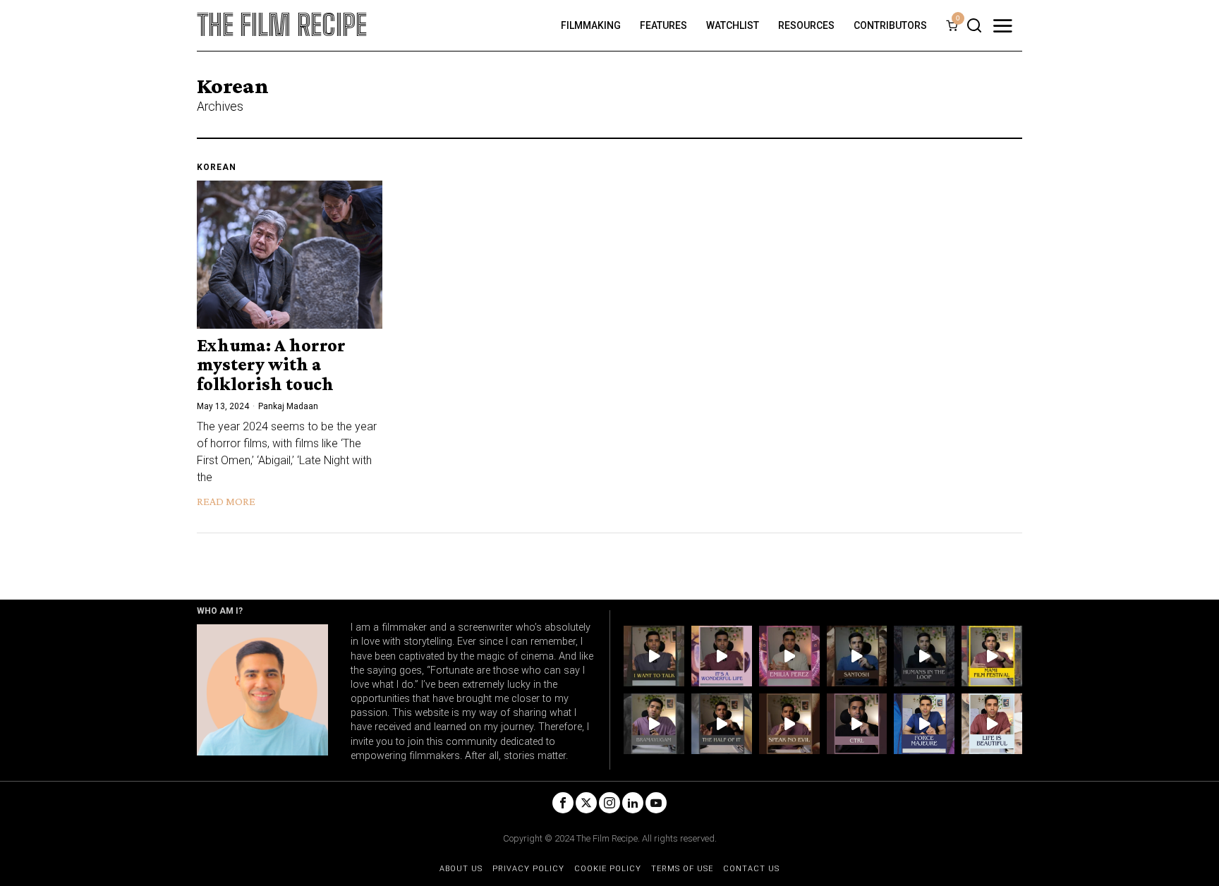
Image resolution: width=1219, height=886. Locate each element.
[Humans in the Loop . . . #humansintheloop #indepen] (924, 656)
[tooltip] (563, 802)
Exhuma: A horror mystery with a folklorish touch (271, 365)
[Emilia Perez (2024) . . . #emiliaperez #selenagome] (789, 656)
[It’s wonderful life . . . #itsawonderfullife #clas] (721, 656)
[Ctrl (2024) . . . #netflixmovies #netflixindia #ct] (857, 723)
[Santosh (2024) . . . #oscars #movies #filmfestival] (857, 656)
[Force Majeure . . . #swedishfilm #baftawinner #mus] (924, 723)
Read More (226, 501)
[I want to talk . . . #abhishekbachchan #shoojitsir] (654, 656)
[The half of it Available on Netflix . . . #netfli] (721, 723)
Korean (216, 167)
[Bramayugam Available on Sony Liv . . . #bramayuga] (654, 723)
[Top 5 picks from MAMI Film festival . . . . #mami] (992, 656)
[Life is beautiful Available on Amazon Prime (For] (992, 723)
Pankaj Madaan (288, 406)
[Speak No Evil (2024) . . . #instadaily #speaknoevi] (789, 723)
